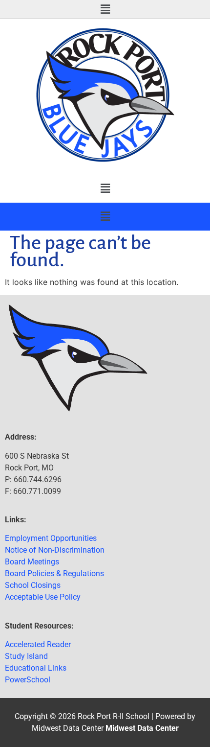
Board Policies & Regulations (54, 573)
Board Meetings (32, 561)
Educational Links (35, 668)
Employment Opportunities (51, 538)
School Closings (33, 585)
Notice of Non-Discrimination (55, 550)
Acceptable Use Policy (43, 597)
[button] (105, 9)
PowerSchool (27, 679)
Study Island (26, 656)
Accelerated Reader (38, 644)
